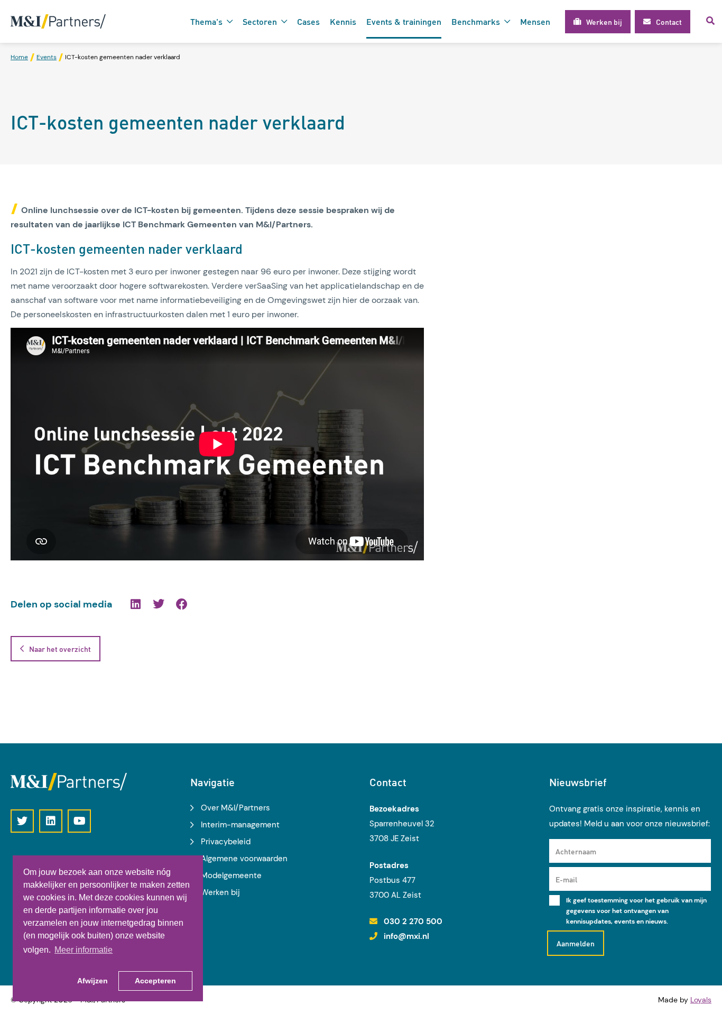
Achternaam (576, 851)
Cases (308, 21)
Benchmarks (475, 21)
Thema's (206, 21)
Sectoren (260, 21)
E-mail (566, 879)
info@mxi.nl (406, 936)
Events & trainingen (403, 21)
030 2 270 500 (413, 921)
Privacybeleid (226, 841)
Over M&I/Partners (235, 808)
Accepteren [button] (155, 980)
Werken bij (220, 892)
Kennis (343, 21)
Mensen (535, 21)
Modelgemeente (231, 875)
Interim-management (240, 824)
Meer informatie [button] (83, 949)
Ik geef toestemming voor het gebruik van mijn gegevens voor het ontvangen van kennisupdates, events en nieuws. (636, 911)
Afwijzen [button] (92, 980)
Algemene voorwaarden (244, 858)
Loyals (700, 999)
